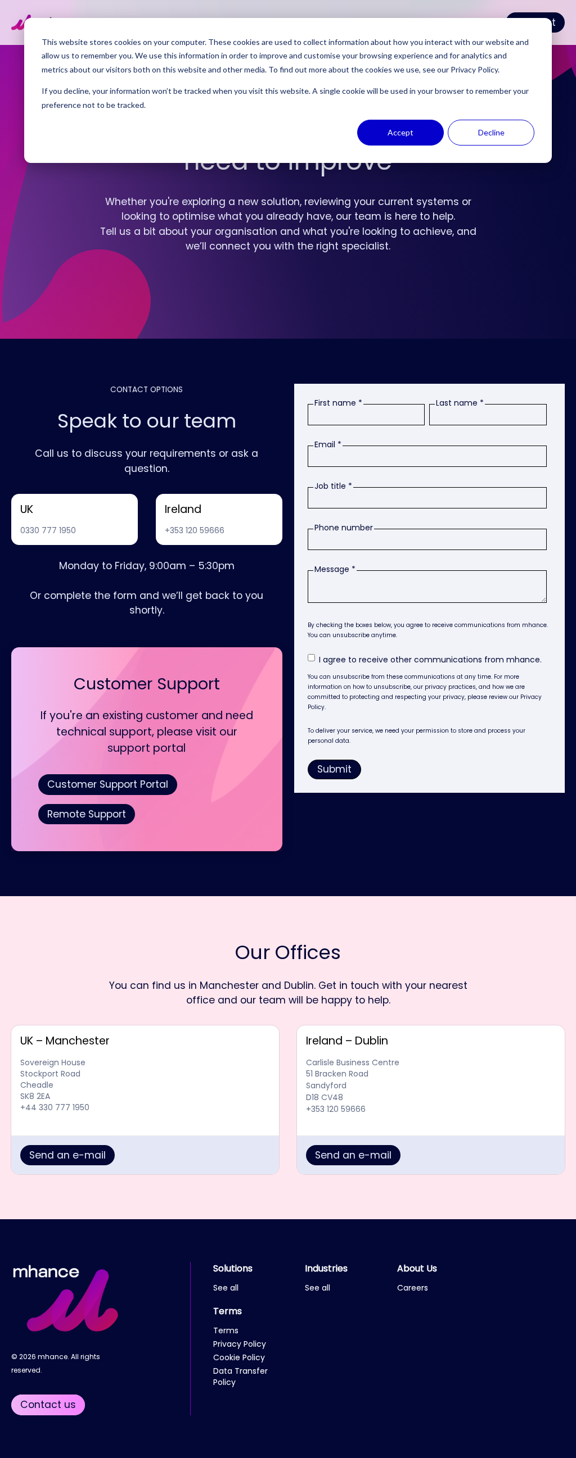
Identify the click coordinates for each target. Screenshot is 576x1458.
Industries (326, 1268)
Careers (412, 1287)
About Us (417, 1268)
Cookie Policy (239, 1357)
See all (225, 1287)
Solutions (233, 1268)
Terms (227, 1311)
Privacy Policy (474, 69)
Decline (491, 132)
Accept (400, 132)
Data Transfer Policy (240, 1376)
